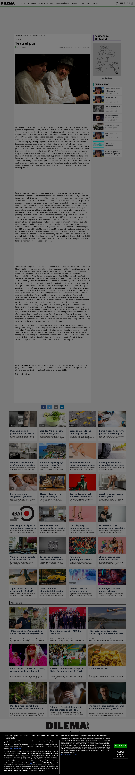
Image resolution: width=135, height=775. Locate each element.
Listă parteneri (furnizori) (69, 754)
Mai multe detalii (15, 748)
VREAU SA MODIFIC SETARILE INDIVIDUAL (121, 753)
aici (31, 763)
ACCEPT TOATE (120, 746)
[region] (67, 753)
